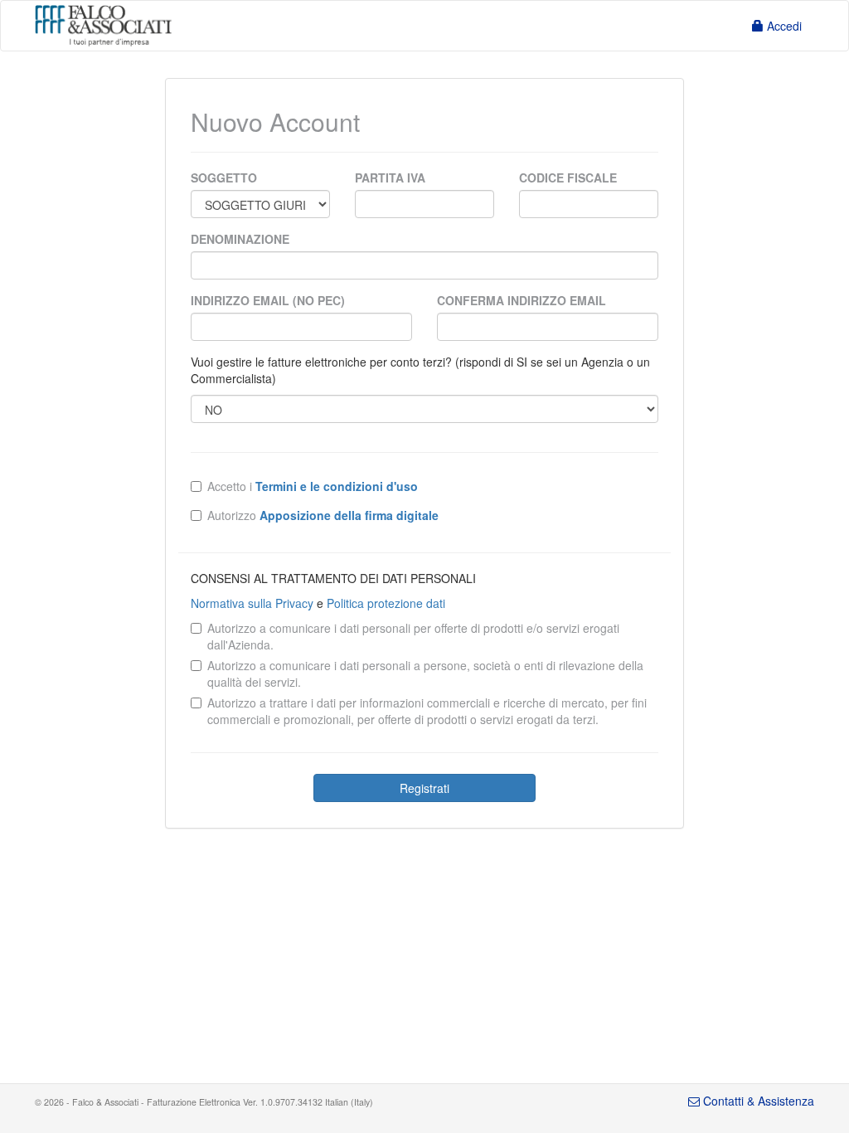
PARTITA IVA (390, 177)
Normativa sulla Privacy (252, 603)
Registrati (424, 788)
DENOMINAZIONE (240, 239)
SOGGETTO (224, 177)
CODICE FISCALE (568, 177)
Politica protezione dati (386, 603)
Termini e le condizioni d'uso (336, 486)
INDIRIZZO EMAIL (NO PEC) (268, 300)
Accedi (783, 25)
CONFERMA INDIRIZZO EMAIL (521, 300)
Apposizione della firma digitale (349, 515)
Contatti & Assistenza (757, 1100)
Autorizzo (323, 515)
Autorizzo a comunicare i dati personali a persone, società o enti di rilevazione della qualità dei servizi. (425, 673)
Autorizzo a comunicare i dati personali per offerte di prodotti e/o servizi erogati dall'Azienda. (413, 636)
